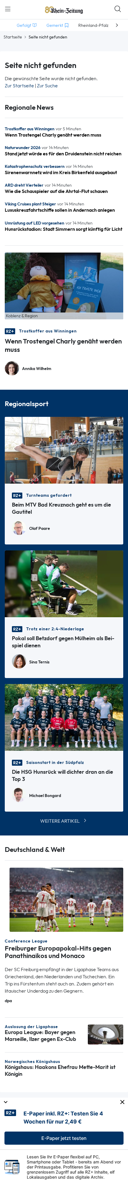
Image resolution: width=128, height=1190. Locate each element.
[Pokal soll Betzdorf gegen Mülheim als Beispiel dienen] (64, 583)
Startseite (13, 37)
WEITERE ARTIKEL (60, 821)
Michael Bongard (45, 796)
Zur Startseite (19, 86)
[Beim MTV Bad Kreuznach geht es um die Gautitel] (64, 450)
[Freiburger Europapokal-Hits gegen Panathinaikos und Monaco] (66, 899)
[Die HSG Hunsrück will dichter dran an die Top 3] (64, 717)
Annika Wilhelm (36, 369)
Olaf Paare (39, 528)
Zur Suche (47, 86)
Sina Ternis (39, 662)
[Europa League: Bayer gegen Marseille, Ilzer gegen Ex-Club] (105, 1034)
